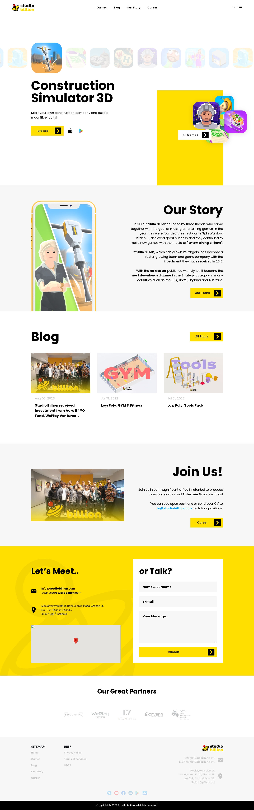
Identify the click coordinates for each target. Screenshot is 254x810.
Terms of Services (75, 759)
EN (240, 7)
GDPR (67, 765)
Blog (117, 8)
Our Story (133, 8)
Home (35, 752)
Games (102, 8)
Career (152, 8)
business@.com (61, 593)
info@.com (58, 589)
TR (233, 7)
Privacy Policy (72, 752)
